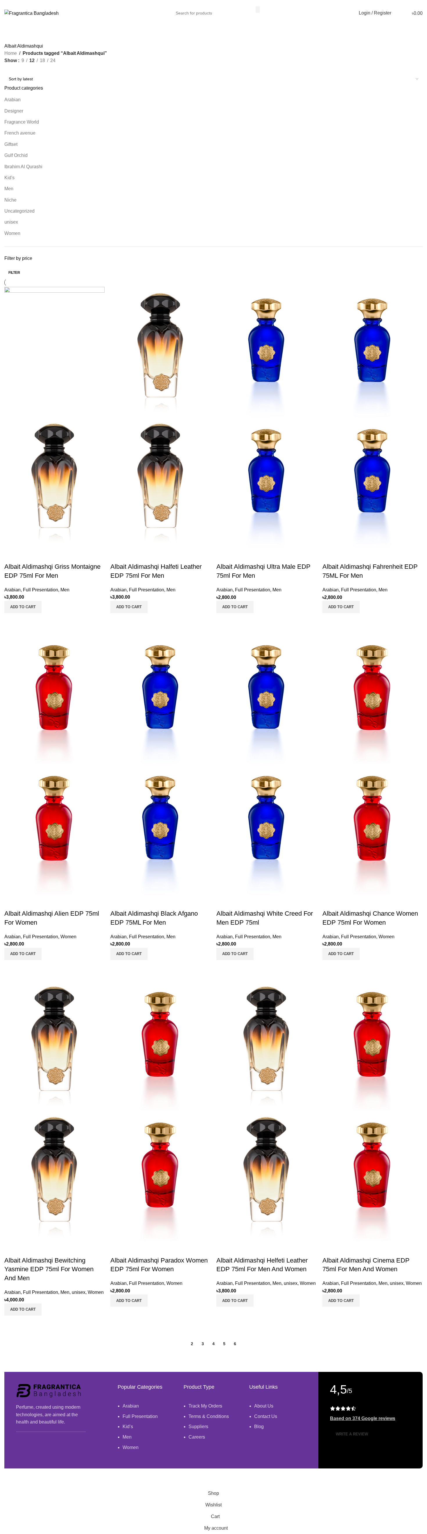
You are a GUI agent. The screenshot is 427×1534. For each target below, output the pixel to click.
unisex (11, 222)
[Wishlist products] (397, 13)
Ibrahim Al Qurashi (23, 166)
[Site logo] (31, 12)
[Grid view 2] (7, 68)
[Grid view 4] (29, 68)
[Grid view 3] (18, 68)
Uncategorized (19, 211)
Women (12, 233)
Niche (10, 200)
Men (8, 188)
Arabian (12, 99)
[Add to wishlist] (11, 555)
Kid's (9, 177)
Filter (14, 273)
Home (10, 53)
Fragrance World (21, 121)
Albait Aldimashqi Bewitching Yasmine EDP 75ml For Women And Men (49, 1269)
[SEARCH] (258, 9)
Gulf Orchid (16, 155)
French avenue (19, 133)
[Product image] (54, 482)
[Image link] (49, 1390)
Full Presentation (40, 589)
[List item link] (146, 1429)
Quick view (11, 620)
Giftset (10, 144)
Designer (13, 110)
